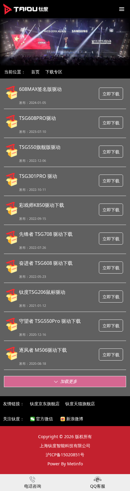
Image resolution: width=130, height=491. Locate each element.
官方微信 (44, 419)
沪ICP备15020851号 (65, 454)
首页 (35, 72)
